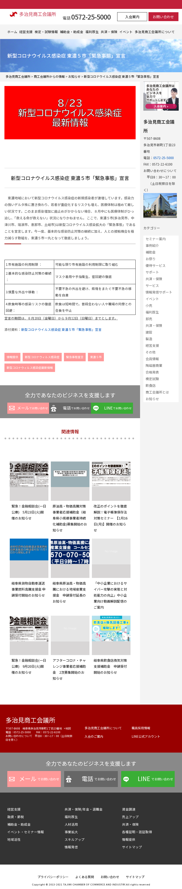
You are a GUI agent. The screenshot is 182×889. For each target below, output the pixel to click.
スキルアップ (76, 839)
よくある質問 (84, 877)
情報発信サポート (159, 292)
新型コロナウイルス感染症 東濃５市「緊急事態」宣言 (61, 329)
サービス (152, 285)
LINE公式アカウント (146, 736)
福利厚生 (92, 31)
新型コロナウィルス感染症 (42, 357)
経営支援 (26, 31)
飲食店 (151, 385)
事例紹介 (152, 245)
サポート (152, 272)
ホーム (12, 31)
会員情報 (152, 358)
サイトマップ (132, 847)
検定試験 (152, 378)
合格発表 (152, 372)
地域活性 (14, 839)
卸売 (149, 318)
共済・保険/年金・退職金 (84, 809)
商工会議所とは (157, 392)
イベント (126, 31)
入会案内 (132, 16)
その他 (151, 352)
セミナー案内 (156, 238)
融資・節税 (15, 816)
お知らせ (152, 398)
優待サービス (156, 265)
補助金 (151, 252)
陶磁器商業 (154, 365)
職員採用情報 (141, 728)
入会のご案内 (94, 736)
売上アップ (130, 816)
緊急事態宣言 (74, 357)
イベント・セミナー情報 (25, 831)
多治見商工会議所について (155, 31)
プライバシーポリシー (53, 877)
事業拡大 (71, 831)
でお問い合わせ (32, 408)
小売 (149, 305)
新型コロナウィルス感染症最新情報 (30, 368)
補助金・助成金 (71, 31)
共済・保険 (109, 31)
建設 (149, 332)
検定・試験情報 (46, 31)
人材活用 (71, 824)
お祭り (151, 258)
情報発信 (71, 847)
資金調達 (130, 809)
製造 (149, 338)
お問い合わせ (163, 16)
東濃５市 (96, 357)
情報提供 (12, 357)
